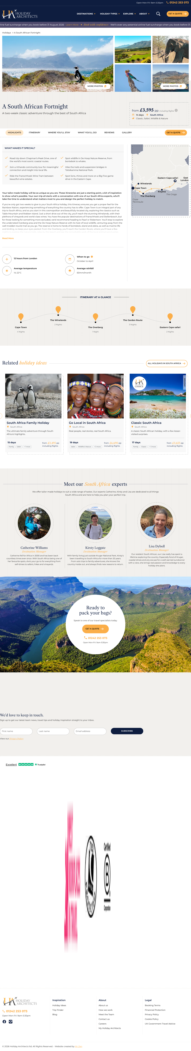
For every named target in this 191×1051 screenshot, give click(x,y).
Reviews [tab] (109, 132)
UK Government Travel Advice (160, 1024)
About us (103, 1005)
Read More (8, 238)
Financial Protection (155, 1010)
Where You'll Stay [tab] (59, 132)
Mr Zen (78, 1046)
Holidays (6, 33)
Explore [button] (128, 14)
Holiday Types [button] (108, 14)
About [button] (143, 14)
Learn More (54, 24)
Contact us (104, 1019)
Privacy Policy (16, 739)
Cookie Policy (151, 1019)
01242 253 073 (97, 638)
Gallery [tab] (127, 132)
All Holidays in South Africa (164, 363)
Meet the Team (106, 1014)
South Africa (156, 115)
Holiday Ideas (59, 1005)
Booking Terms (152, 1005)
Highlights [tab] (14, 132)
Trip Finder (57, 1010)
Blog (54, 1014)
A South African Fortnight (27, 33)
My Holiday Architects (110, 1028)
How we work (106, 1010)
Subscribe (127, 731)
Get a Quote (175, 14)
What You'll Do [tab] (87, 132)
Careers (102, 1024)
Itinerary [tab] (34, 132)
